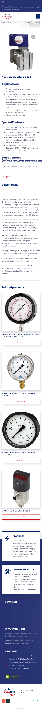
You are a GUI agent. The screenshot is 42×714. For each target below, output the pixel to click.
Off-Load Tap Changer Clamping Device (22, 662)
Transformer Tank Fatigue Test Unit (21, 659)
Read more (21, 342)
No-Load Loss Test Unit (17, 665)
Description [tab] (6, 177)
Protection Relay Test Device (19, 668)
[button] (33, 37)
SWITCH (34, 167)
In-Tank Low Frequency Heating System (22, 656)
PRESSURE (14, 167)
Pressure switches (24, 167)
